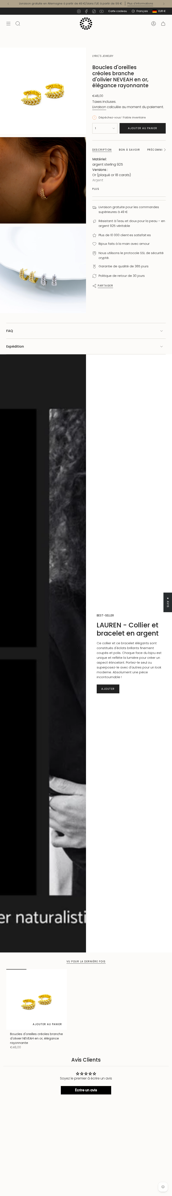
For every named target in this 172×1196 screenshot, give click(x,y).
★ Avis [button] (168, 602)
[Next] (164, 4)
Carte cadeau (117, 11)
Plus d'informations (140, 3)
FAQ (9, 330)
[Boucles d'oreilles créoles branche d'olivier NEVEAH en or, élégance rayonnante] (36, 999)
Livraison (99, 106)
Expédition (15, 346)
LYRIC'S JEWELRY (102, 56)
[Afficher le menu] (8, 23)
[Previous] (8, 4)
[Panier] (163, 23)
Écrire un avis (86, 1090)
